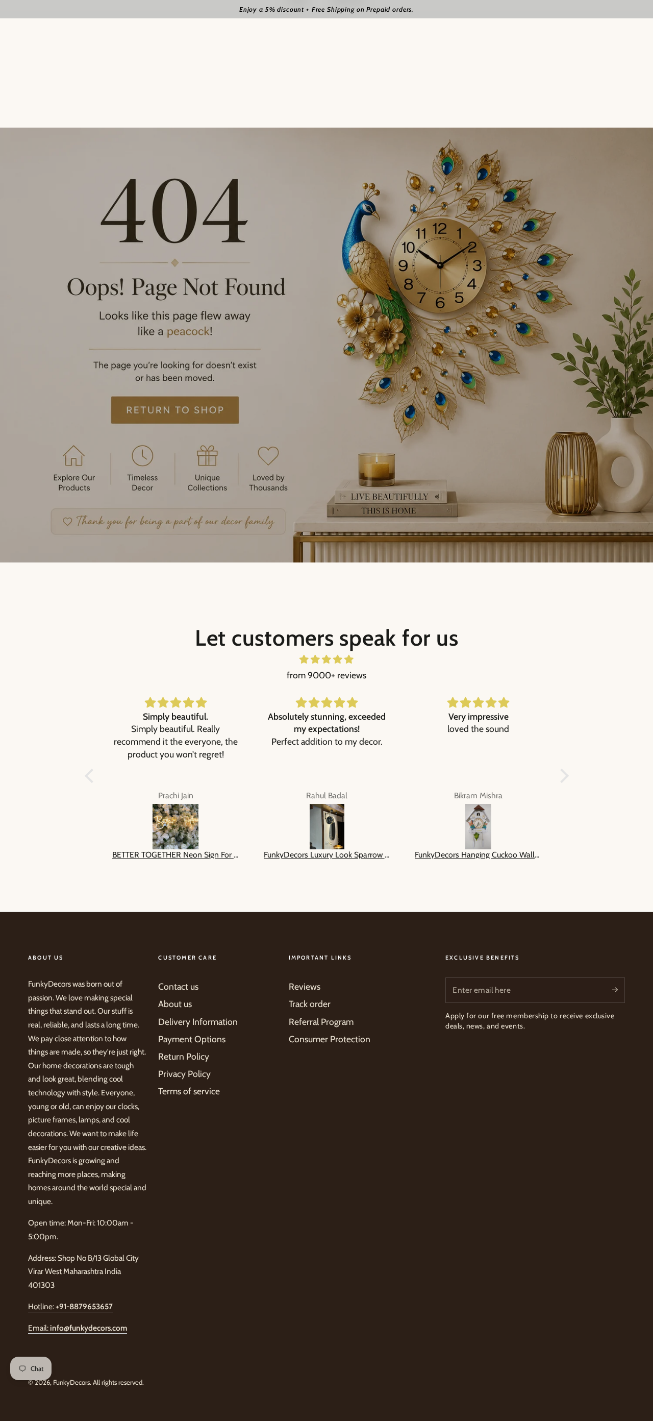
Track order (310, 1003)
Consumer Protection (329, 1039)
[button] (91, 776)
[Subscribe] (618, 989)
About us (175, 1003)
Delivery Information (198, 1021)
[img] (326, 659)
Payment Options (191, 1039)
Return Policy (183, 1056)
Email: (77, 1328)
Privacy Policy (184, 1073)
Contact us (178, 986)
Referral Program (321, 1021)
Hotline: (70, 1306)
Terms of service (189, 1091)
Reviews (304, 986)
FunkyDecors (71, 1382)
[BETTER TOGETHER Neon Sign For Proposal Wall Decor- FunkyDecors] (175, 827)
